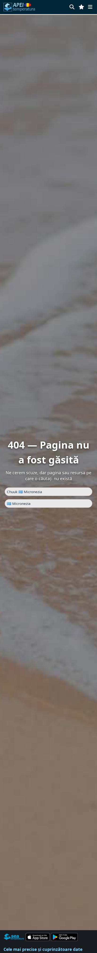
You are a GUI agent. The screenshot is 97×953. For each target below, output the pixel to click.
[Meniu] (90, 7)
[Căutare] (72, 7)
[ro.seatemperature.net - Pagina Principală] (22, 7)
